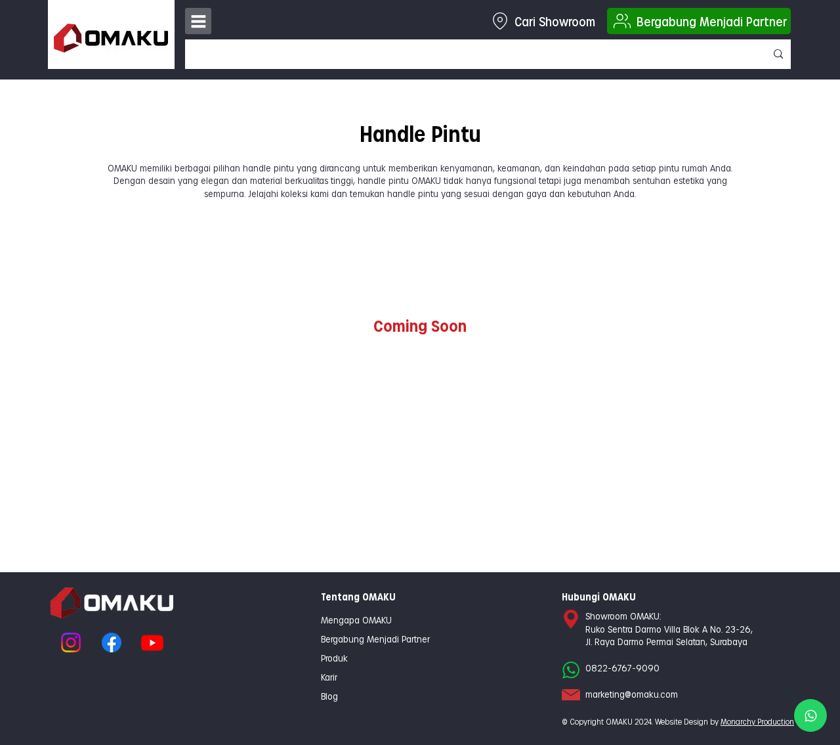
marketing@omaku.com (631, 694)
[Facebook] (111, 642)
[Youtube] (152, 642)
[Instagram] (71, 642)
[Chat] (810, 715)
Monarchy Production (757, 721)
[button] (198, 21)
